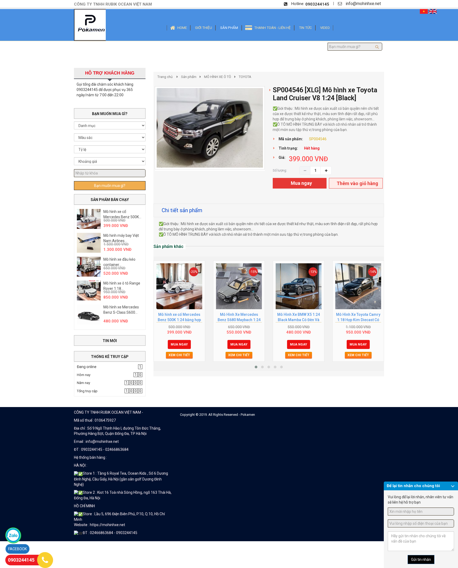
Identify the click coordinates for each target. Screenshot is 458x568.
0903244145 (317, 4)
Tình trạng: (288, 148)
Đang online (86, 367)
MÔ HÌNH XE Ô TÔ (217, 77)
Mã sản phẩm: (291, 139)
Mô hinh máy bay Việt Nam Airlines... (121, 238)
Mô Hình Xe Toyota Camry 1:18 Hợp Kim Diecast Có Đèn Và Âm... (358, 317)
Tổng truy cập (87, 391)
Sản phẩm (188, 77)
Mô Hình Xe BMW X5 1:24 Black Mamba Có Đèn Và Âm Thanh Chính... (298, 317)
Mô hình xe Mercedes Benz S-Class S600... (121, 309)
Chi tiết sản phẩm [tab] (182, 210)
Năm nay (83, 383)
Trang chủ (165, 77)
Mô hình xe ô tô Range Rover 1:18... (121, 286)
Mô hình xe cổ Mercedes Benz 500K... (122, 214)
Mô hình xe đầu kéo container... (119, 262)
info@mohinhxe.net (363, 3)
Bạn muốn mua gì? (109, 185)
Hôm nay (83, 375)
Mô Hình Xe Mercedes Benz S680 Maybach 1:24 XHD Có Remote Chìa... (239, 317)
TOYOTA (245, 77)
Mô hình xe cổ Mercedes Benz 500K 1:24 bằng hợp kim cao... (179, 317)
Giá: (282, 157)
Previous (147, 133)
